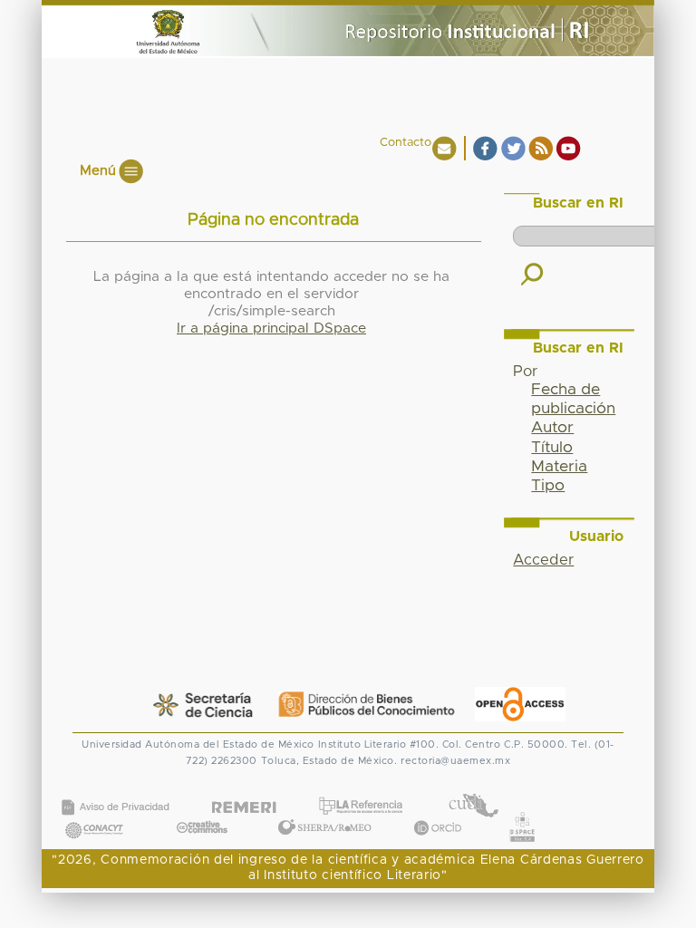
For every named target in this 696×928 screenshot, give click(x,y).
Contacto (405, 143)
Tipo (548, 486)
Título (552, 448)
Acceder (543, 560)
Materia (559, 467)
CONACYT (94, 811)
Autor (552, 428)
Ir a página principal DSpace (271, 328)
